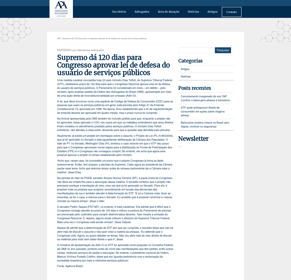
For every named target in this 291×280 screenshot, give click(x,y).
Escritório (119, 11)
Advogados (142, 11)
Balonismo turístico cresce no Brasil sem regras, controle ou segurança (205, 124)
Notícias (193, 11)
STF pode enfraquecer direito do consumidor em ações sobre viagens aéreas (203, 111)
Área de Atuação (168, 11)
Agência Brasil (74, 266)
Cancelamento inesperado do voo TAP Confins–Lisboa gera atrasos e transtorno (205, 98)
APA (59, 38)
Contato (231, 12)
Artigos (212, 11)
